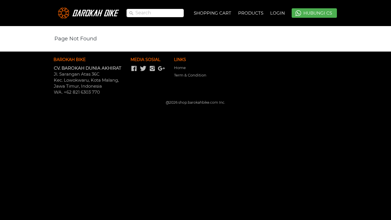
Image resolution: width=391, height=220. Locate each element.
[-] (134, 68)
